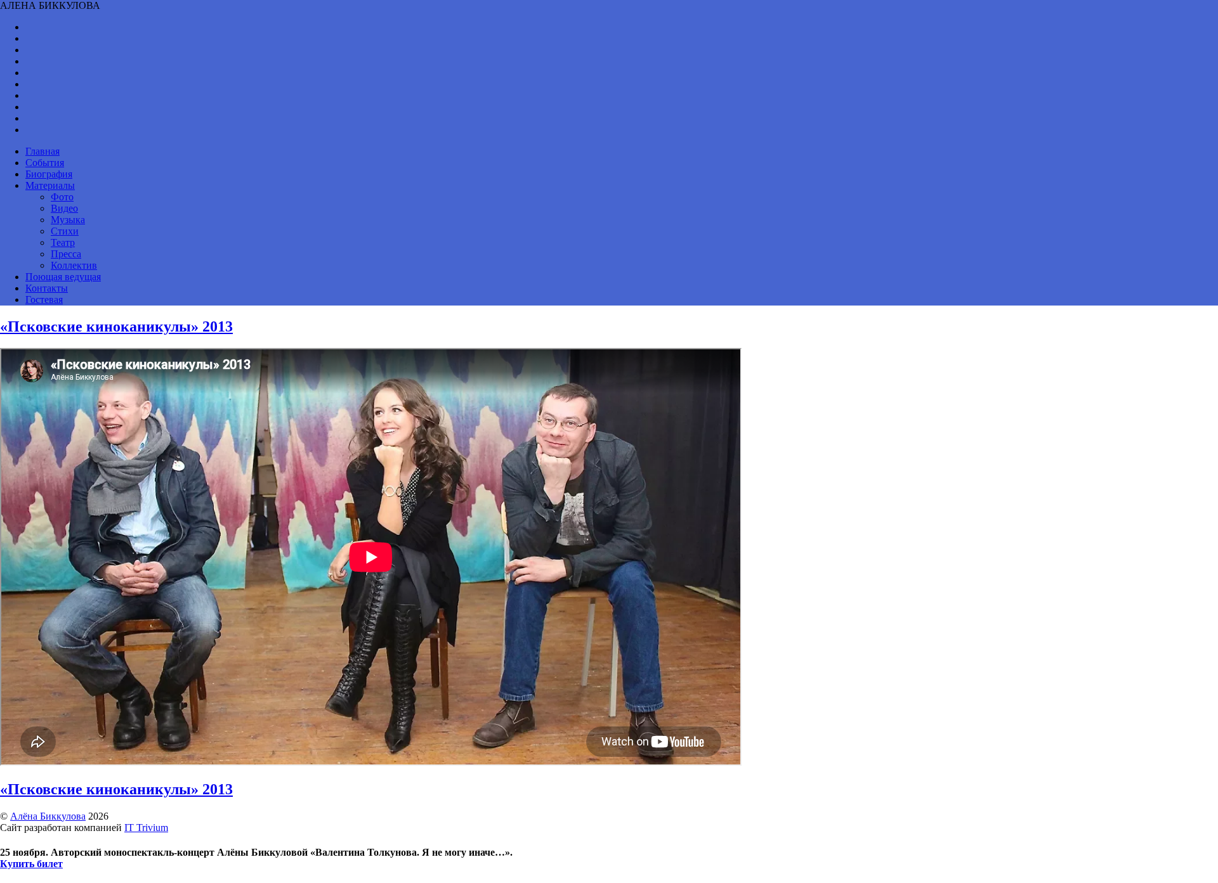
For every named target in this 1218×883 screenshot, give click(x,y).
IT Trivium (146, 827)
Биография (48, 174)
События (44, 162)
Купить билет (31, 863)
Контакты (46, 288)
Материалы (50, 185)
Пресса (66, 253)
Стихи (65, 231)
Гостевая (44, 299)
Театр (63, 242)
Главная (42, 151)
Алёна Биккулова (48, 816)
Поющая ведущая (63, 276)
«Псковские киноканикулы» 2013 (116, 326)
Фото (62, 196)
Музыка (68, 219)
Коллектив (74, 265)
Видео (64, 208)
